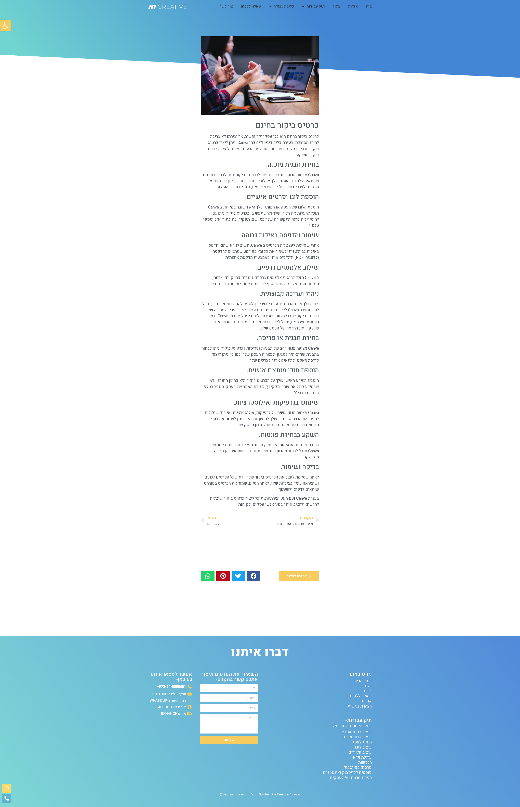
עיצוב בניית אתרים (356, 732)
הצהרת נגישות (360, 706)
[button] (5, 25)
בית (369, 6)
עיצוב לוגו (363, 747)
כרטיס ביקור (253, 284)
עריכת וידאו (362, 757)
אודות (353, 6)
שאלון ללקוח (251, 6)
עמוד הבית (363, 681)
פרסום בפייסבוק (357, 767)
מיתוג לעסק (362, 742)
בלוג (336, 6)
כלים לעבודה (284, 6)
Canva (313, 451)
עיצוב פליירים (360, 752)
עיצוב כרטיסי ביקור (355, 737)
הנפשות (365, 762)
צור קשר (226, 6)
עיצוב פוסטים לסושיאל (352, 726)
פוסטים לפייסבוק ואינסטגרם (347, 773)
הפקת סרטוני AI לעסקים (351, 778)
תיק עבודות (315, 6)
